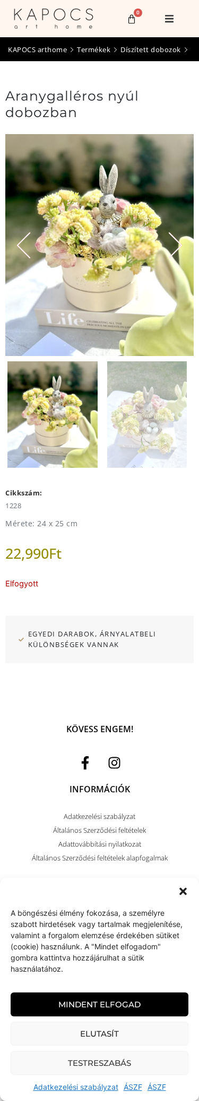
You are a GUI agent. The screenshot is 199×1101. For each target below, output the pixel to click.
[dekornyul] (99, 245)
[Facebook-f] (85, 763)
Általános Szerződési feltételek (99, 830)
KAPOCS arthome (37, 49)
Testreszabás (99, 1063)
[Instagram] (114, 763)
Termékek (93, 49)
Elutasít (99, 1034)
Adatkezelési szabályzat (75, 1086)
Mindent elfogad (99, 1004)
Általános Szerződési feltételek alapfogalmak (100, 858)
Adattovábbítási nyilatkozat (99, 844)
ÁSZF (133, 1086)
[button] (183, 891)
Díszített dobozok (150, 49)
